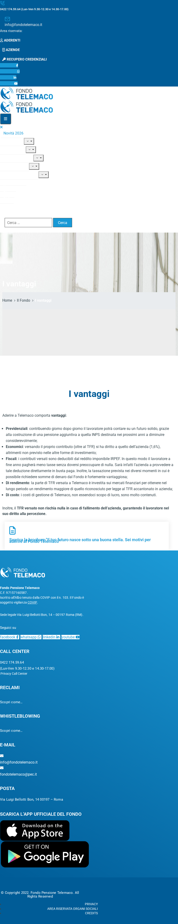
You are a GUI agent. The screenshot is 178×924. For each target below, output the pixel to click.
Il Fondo (10, 141)
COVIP (32, 602)
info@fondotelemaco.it (23, 24)
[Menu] (29, 141)
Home (7, 300)
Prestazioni (12, 166)
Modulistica (13, 181)
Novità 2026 (13, 133)
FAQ (6, 199)
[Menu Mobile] (5, 118)
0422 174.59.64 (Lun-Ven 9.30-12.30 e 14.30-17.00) (34, 9)
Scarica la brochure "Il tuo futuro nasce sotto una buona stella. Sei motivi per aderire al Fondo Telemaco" (80, 540)
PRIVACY (91, 904)
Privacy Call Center (13, 673)
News (8, 187)
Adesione (11, 149)
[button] (12, 31)
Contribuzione (14, 158)
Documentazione (17, 175)
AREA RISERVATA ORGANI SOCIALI (72, 909)
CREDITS (91, 913)
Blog (7, 193)
